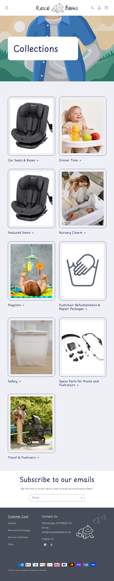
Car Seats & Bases (21, 160)
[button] (6, 7)
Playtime (14, 305)
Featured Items (19, 232)
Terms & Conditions (18, 537)
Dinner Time (68, 160)
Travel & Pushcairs (22, 457)
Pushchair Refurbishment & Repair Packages (79, 307)
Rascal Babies (21, 570)
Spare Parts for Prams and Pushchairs (79, 383)
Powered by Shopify (38, 570)
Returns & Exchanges (19, 530)
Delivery (12, 523)
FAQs (11, 544)
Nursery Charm (70, 232)
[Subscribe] (81, 498)
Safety (13, 381)
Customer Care (18, 516)
